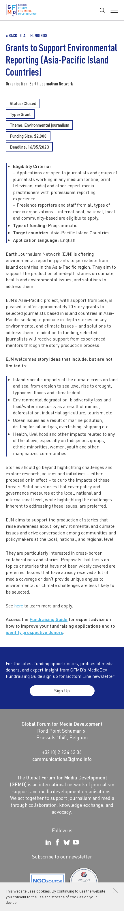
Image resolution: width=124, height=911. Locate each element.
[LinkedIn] (48, 842)
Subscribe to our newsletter (62, 856)
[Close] (115, 890)
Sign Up (62, 690)
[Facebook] (57, 842)
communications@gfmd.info (62, 759)
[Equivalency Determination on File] (47, 882)
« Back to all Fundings (26, 35)
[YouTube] (76, 842)
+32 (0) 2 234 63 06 (62, 752)
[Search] (102, 10)
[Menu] (114, 10)
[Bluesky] (66, 842)
